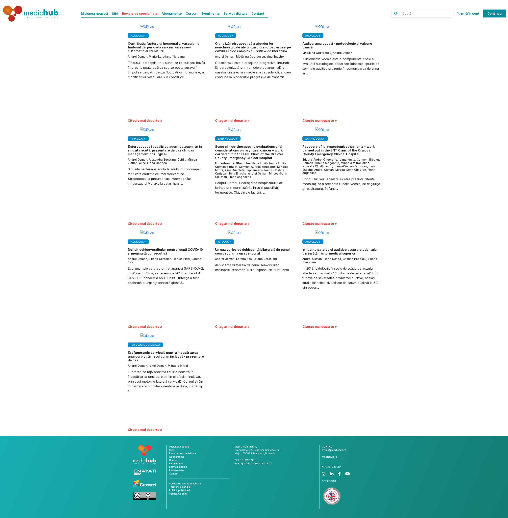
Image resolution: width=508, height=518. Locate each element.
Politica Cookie (178, 493)
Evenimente (210, 13)
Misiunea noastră (94, 13)
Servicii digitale (235, 13)
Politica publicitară (179, 490)
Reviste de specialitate (140, 13)
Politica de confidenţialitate (185, 483)
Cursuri (191, 13)
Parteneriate (176, 470)
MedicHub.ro (329, 456)
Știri (115, 13)
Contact (257, 13)
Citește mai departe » (145, 121)
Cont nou (494, 13)
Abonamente (172, 13)
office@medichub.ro (334, 450)
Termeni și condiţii (179, 486)
